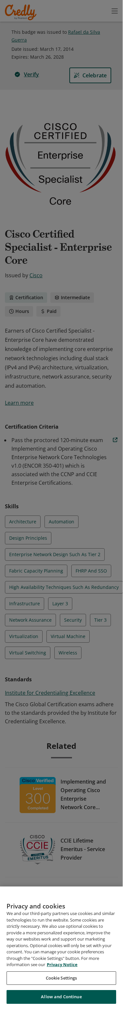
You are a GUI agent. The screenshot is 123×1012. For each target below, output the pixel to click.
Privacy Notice (62, 964)
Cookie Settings (61, 978)
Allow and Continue (61, 997)
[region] (61, 947)
